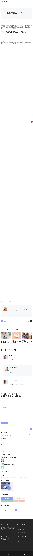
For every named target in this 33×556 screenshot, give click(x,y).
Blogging (8, 477)
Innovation (3, 444)
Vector (2, 451)
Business (4, 301)
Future (7, 301)
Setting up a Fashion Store (9, 461)
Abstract (2, 477)
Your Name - (4, 407)
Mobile (2, 447)
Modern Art (10, 301)
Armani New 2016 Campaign (9, 464)
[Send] (16, 510)
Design (7, 20)
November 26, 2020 (6, 460)
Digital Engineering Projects (21, 526)
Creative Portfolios (20, 527)
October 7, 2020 (3, 20)
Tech (2, 448)
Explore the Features (6, 441)
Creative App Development (21, 532)
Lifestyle (10, 20)
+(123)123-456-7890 (5, 542)
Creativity (15, 477)
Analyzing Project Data (20, 529)
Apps (1, 301)
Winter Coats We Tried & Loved (10, 457)
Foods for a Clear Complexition (10, 468)
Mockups (21, 477)
